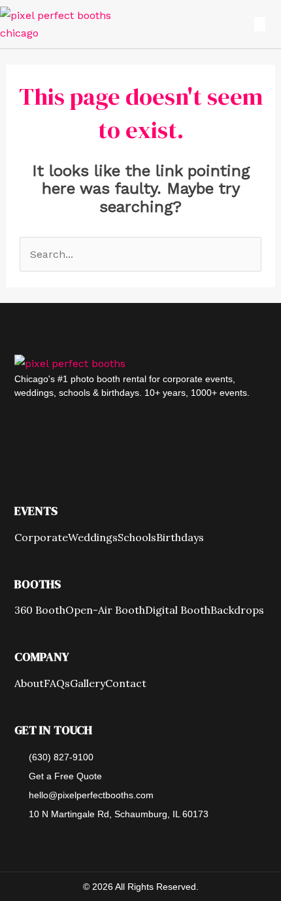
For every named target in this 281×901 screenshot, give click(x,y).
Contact (125, 683)
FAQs (57, 683)
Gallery (87, 683)
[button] (252, 24)
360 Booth (39, 610)
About (29, 683)
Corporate (41, 537)
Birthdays (180, 537)
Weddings (93, 537)
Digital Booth (177, 610)
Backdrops (237, 610)
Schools (137, 537)
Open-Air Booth (105, 610)
